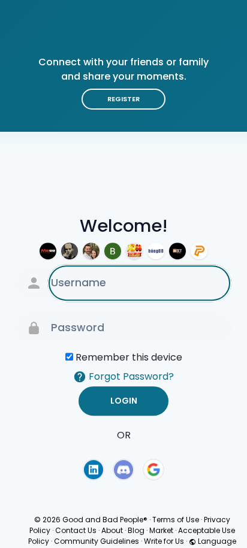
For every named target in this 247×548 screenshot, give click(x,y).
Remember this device (129, 357)
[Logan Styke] (91, 251)
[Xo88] (134, 251)
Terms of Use (175, 519)
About (112, 530)
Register (123, 99)
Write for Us (164, 541)
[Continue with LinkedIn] (93, 469)
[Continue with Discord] (123, 469)
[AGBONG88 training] (155, 251)
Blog (136, 530)
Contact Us (76, 530)
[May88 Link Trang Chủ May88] (48, 251)
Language (216, 541)
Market (161, 530)
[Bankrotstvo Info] (69, 251)
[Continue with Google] (153, 469)
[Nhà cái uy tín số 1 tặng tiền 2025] (112, 251)
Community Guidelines (96, 541)
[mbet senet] (177, 251)
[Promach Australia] (199, 251)
